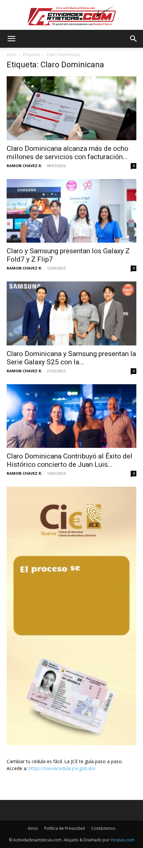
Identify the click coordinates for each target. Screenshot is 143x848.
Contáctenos (103, 828)
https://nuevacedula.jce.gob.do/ (62, 768)
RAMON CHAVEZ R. (24, 165)
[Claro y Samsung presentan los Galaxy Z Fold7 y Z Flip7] (71, 211)
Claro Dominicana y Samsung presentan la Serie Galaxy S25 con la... (71, 358)
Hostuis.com (122, 840)
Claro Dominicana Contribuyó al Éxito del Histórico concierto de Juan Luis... (69, 460)
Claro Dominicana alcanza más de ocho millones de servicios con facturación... (67, 153)
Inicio (12, 54)
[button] (11, 39)
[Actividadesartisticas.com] (71, 15)
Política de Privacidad (64, 828)
